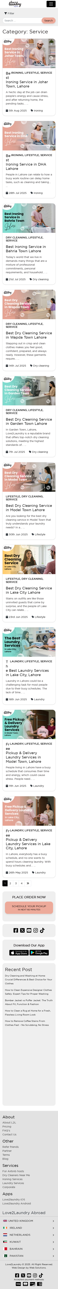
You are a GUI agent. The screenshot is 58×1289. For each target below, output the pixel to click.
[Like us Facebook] (16, 931)
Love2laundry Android (16, 1203)
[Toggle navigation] (51, 4)
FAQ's (6, 1130)
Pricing (6, 1126)
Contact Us (9, 1134)
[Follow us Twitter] (22, 931)
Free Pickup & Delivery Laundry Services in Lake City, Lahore (28, 839)
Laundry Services (13, 1183)
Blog (5, 1158)
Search (48, 20)
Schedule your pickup (29, 908)
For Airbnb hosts (13, 1171)
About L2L (9, 1122)
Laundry (16, 661)
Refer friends (10, 1146)
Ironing (17, 72)
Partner (7, 1150)
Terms (6, 1154)
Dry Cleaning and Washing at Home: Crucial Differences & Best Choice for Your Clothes (28, 979)
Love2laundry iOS (13, 1199)
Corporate (8, 1187)
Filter (10, 13)
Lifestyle (32, 72)
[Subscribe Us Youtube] (29, 931)
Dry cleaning (16, 237)
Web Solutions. (37, 1267)
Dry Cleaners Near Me (16, 1175)
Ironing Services (12, 1179)
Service (46, 72)
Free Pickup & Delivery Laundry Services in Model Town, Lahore (23, 752)
